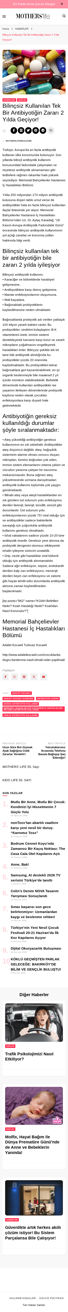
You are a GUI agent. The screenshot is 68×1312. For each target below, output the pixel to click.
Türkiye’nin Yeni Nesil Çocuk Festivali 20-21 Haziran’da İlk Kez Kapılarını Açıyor (35, 933)
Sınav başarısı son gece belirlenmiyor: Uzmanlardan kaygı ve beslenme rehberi (34, 912)
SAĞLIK (22, 100)
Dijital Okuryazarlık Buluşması (36, 948)
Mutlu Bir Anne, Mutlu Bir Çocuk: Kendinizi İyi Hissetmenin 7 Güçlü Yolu (38, 807)
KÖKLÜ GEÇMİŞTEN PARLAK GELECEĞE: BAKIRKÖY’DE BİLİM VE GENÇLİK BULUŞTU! (36, 964)
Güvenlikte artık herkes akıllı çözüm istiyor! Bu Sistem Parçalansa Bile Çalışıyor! (33, 1232)
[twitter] (33, 676)
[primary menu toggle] (4, 16)
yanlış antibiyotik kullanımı (20, 715)
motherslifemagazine (19, 141)
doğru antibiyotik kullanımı (21, 704)
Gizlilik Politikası (51, 1298)
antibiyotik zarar (48, 699)
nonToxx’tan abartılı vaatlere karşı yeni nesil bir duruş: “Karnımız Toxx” (34, 828)
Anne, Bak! (20, 864)
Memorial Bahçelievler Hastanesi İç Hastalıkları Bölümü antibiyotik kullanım (33, 709)
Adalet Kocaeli (21, 693)
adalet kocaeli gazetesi (18, 699)
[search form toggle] (64, 16)
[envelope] (43, 676)
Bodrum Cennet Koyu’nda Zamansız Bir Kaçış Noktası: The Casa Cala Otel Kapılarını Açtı (38, 848)
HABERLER (9, 100)
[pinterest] (24, 676)
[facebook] (5, 676)
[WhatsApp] (14, 676)
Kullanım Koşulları (23, 1298)
